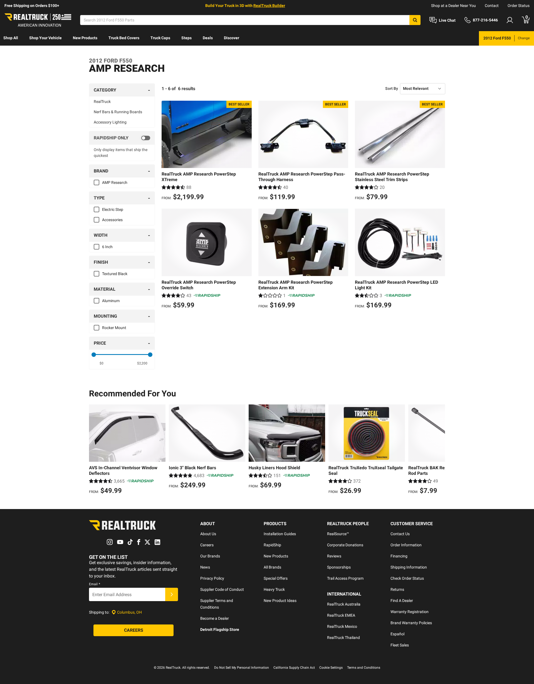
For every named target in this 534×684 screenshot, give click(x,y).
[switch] (122, 138)
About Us (208, 534)
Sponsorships (339, 567)
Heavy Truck (274, 589)
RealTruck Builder (269, 5)
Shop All (10, 38)
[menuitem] (10, 38)
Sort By (391, 88)
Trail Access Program (345, 578)
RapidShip (272, 545)
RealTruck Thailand (343, 637)
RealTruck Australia (343, 604)
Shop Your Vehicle (45, 38)
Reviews (334, 556)
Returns (397, 589)
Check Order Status (407, 578)
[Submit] (171, 594)
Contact (492, 5)
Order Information (406, 545)
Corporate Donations (345, 545)
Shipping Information (408, 567)
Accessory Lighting (110, 122)
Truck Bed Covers (123, 38)
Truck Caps (160, 38)
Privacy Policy (212, 578)
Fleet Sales (399, 645)
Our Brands (210, 556)
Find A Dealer (401, 600)
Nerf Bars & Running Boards (118, 112)
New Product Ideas (280, 600)
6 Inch (107, 247)
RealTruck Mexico (342, 626)
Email (94, 584)
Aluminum (111, 300)
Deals (208, 38)
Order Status (519, 5)
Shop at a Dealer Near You (453, 5)
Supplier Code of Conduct (222, 589)
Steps (186, 38)
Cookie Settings (331, 668)
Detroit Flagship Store (219, 629)
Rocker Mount (114, 327)
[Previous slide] (94, 450)
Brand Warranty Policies (411, 623)
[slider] (94, 354)
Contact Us (400, 534)
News (205, 567)
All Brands (272, 567)
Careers (207, 545)
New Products (85, 38)
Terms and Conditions (363, 668)
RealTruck (102, 101)
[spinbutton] (102, 363)
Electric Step (112, 209)
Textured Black (114, 273)
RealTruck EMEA (341, 615)
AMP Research (114, 182)
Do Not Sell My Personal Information (241, 668)
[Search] (415, 20)
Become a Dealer (214, 618)
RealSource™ (338, 534)
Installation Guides (280, 534)
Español (397, 634)
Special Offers (276, 578)
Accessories (112, 220)
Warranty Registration (409, 611)
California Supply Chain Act (294, 668)
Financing (398, 556)
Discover (231, 38)
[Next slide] (439, 450)
